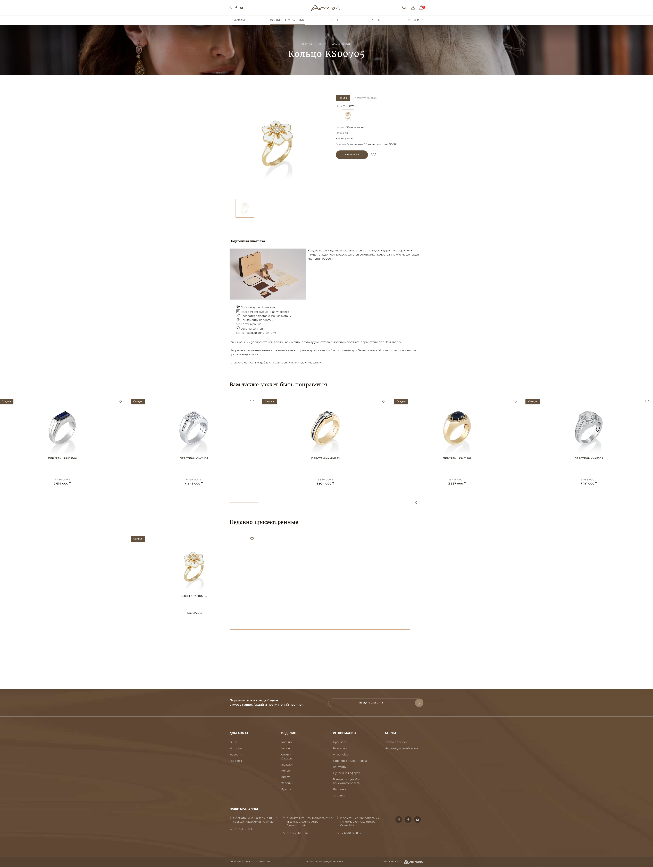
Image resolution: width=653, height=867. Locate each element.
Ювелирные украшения (287, 20)
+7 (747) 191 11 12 (243, 829)
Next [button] (422, 502)
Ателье (376, 20)
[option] (277, 145)
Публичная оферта (346, 773)
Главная (307, 44)
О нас (234, 742)
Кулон (285, 748)
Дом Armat (237, 20)
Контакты (339, 767)
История (236, 748)
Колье (285, 770)
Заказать (352, 155)
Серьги (286, 754)
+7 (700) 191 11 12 (297, 832)
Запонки (287, 783)
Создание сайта (392, 862)
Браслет (287, 764)
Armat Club (341, 754)
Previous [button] (416, 502)
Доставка (339, 789)
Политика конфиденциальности (326, 862)
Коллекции (338, 20)
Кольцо (321, 44)
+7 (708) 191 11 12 (350, 832)
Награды (236, 761)
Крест (285, 777)
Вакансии (340, 748)
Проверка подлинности (350, 761)
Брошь (286, 789)
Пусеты (286, 758)
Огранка (339, 795)
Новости (236, 754)
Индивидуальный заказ (401, 748)
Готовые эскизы (396, 742)
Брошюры (340, 742)
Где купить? (415, 20)
